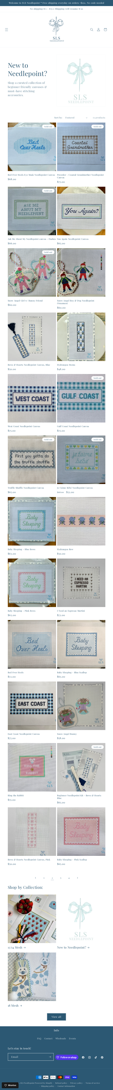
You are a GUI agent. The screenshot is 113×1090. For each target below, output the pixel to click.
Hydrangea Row (65, 549)
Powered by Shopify (43, 1083)
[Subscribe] (50, 1057)
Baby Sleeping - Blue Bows (21, 549)
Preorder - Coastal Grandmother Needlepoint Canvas (80, 176)
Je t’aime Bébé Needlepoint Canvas (75, 488)
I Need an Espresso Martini (71, 611)
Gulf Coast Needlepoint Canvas (73, 426)
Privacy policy (76, 1083)
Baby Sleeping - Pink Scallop (72, 859)
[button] (6, 29)
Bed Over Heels (16, 672)
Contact (48, 1038)
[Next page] (77, 877)
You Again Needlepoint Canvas (72, 239)
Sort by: (58, 117)
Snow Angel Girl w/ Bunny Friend (25, 300)
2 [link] (52, 877)
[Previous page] (35, 877)
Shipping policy (47, 1086)
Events (72, 1038)
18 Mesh (13, 1005)
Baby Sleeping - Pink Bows (22, 611)
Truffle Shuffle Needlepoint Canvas (26, 488)
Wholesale (60, 1038)
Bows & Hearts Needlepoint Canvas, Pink (29, 859)
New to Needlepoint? (71, 947)
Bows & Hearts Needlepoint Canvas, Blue (29, 365)
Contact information (66, 1086)
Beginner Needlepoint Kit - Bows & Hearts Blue (79, 797)
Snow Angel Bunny (67, 734)
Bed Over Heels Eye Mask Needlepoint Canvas (31, 175)
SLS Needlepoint (27, 1083)
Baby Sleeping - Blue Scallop (72, 672)
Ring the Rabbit (16, 795)
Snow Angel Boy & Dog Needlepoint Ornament (75, 302)
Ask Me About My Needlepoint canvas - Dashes (32, 239)
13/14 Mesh (15, 947)
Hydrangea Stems (66, 365)
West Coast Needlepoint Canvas (24, 426)
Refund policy (61, 1083)
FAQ (39, 1038)
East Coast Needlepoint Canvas (24, 734)
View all (56, 1016)
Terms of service (93, 1083)
